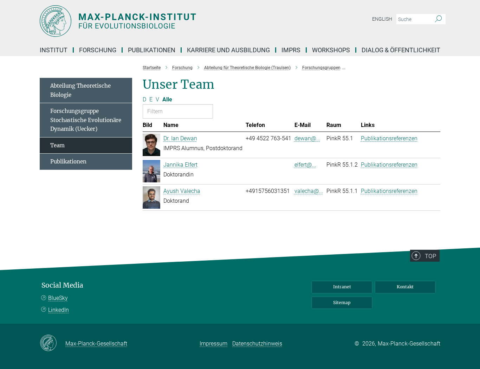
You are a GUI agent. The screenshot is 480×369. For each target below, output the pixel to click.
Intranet (342, 286)
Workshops (331, 50)
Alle (167, 99)
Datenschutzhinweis (257, 343)
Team (57, 145)
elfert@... (305, 164)
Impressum (213, 343)
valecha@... (308, 191)
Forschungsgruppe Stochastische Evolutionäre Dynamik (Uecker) (85, 120)
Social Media (62, 285)
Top (430, 256)
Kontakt (405, 286)
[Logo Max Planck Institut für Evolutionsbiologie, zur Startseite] (171, 21)
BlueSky (58, 298)
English (382, 19)
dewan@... (307, 138)
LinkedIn (58, 310)
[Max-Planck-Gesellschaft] (52, 343)
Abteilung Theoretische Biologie (80, 90)
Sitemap (342, 302)
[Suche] (438, 19)
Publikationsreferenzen (389, 138)
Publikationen (68, 161)
